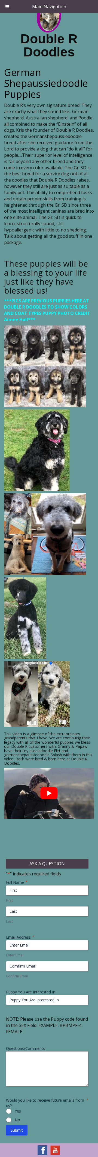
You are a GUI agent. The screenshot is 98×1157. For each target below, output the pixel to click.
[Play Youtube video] (49, 793)
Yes (18, 1111)
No (17, 1119)
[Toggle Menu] (7, 6)
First (9, 900)
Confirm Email (17, 976)
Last (9, 921)
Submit (17, 1130)
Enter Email (15, 955)
